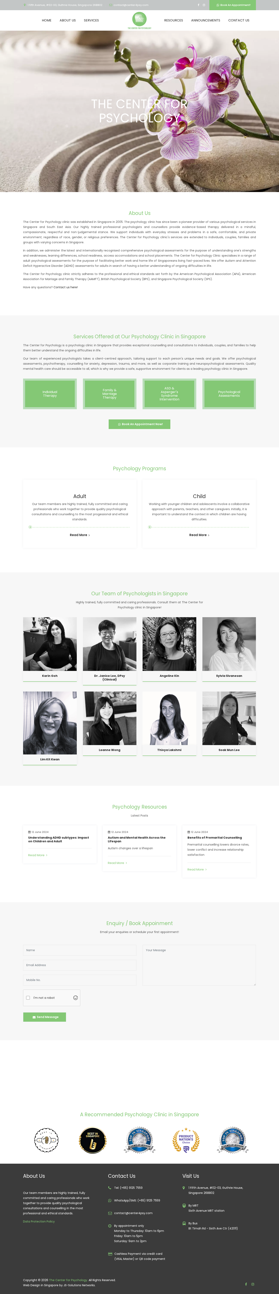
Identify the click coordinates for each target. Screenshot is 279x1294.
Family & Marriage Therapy (109, 394)
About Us (68, 20)
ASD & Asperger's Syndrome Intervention (169, 394)
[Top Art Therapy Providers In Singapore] (95, 1140)
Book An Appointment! (235, 5)
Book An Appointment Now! (142, 424)
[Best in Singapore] (49, 1140)
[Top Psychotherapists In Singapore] (189, 1140)
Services (91, 20)
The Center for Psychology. (68, 1280)
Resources (173, 20)
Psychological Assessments (229, 394)
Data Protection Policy (39, 1221)
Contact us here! (66, 287)
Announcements (205, 20)
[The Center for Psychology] (139, 20)
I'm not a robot (44, 998)
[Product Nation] (142, 1140)
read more (37, 855)
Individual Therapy (49, 394)
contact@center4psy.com (131, 5)
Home (46, 20)
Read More (78, 535)
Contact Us (238, 20)
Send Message (47, 1017)
